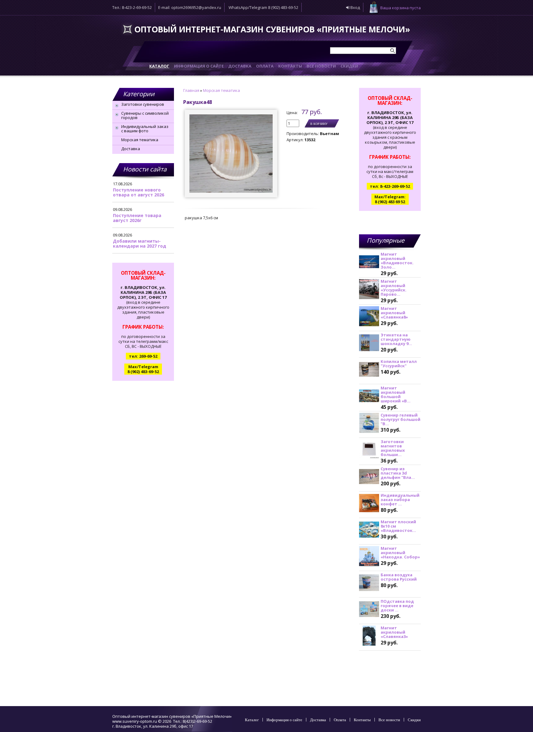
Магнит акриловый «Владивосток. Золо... (397, 260)
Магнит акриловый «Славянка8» (394, 312)
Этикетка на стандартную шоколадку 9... (396, 339)
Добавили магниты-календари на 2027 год (139, 243)
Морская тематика (139, 140)
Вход (354, 7)
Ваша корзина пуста (400, 7)
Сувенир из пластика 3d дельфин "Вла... (398, 473)
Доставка (130, 148)
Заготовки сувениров (142, 104)
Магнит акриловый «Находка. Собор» (400, 552)
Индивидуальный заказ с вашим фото (144, 128)
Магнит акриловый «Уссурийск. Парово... (394, 287)
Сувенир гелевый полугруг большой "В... (400, 419)
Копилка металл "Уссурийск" (399, 363)
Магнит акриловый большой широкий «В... (396, 394)
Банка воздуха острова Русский (399, 577)
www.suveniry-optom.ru (134, 721)
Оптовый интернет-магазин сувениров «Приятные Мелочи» (272, 29)
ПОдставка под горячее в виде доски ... (397, 605)
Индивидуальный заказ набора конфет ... (400, 499)
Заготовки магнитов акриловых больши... (393, 448)
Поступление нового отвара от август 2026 (138, 192)
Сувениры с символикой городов (145, 115)
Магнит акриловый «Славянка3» (394, 632)
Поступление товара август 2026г (137, 217)
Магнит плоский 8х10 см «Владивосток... (398, 526)
